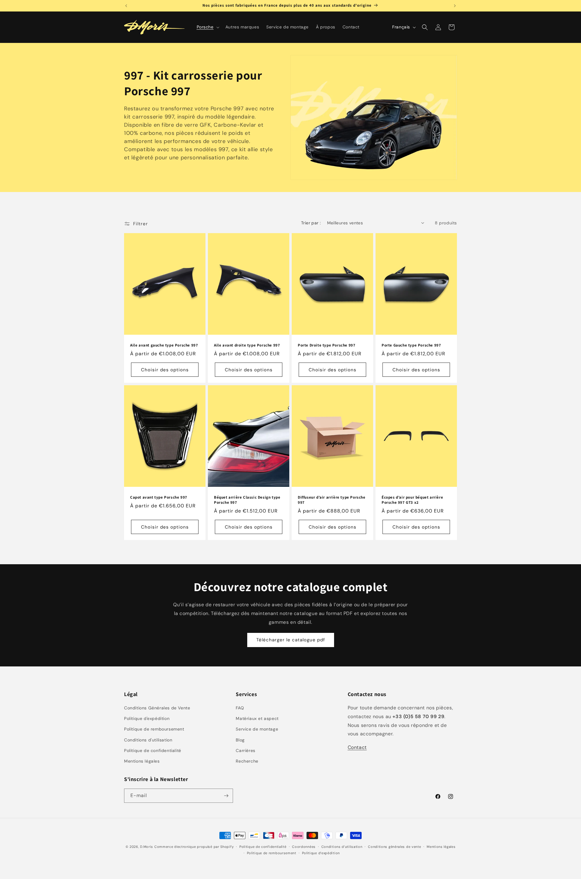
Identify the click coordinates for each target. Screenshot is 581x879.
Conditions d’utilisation (342, 847)
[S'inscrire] (226, 796)
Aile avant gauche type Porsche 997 (164, 345)
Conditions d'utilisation (148, 740)
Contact (357, 747)
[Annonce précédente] (126, 5)
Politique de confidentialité (152, 750)
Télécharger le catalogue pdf (290, 640)
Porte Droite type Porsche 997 (326, 345)
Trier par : (311, 223)
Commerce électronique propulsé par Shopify (194, 847)
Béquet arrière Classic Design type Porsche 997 (247, 500)
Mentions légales (142, 761)
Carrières (245, 750)
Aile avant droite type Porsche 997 (247, 345)
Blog (240, 740)
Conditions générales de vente (394, 847)
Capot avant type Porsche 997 (158, 497)
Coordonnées (304, 847)
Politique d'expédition (146, 718)
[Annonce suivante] (454, 5)
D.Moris (146, 847)
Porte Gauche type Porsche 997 (411, 345)
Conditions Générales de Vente (157, 708)
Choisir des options (165, 370)
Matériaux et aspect (257, 718)
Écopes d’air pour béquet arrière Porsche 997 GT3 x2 (412, 500)
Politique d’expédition (321, 853)
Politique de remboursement (154, 729)
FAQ (240, 708)
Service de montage (257, 729)
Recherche (247, 761)
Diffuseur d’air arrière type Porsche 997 (332, 500)
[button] (207, 27)
